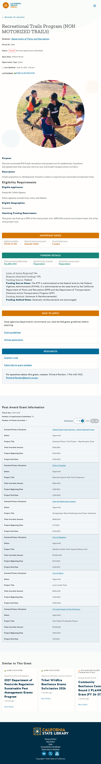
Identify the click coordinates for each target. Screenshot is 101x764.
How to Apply (50, 313)
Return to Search (15, 17)
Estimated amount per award (69, 261)
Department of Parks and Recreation (30, 38)
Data (50, 744)
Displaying (68, 421)
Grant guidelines (12, 332)
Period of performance (60, 241)
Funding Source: (15, 279)
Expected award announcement (35, 241)
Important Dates (50, 235)
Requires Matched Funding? (21, 276)
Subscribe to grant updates (18, 365)
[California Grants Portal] (12, 5)
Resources (50, 351)
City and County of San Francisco (66, 609)
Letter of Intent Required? (20, 273)
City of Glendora (59, 537)
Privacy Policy (50, 739)
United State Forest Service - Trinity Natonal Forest (73, 430)
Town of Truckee (59, 465)
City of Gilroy (57, 573)
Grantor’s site (11, 357)
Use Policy (50, 741)
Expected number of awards (43, 261)
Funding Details (50, 255)
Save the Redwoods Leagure (64, 501)
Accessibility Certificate (50, 747)
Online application (13, 339)
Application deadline (11, 241)
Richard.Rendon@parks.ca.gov (22, 377)
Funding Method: (15, 296)
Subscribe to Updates (50, 749)
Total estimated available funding (15, 261)
